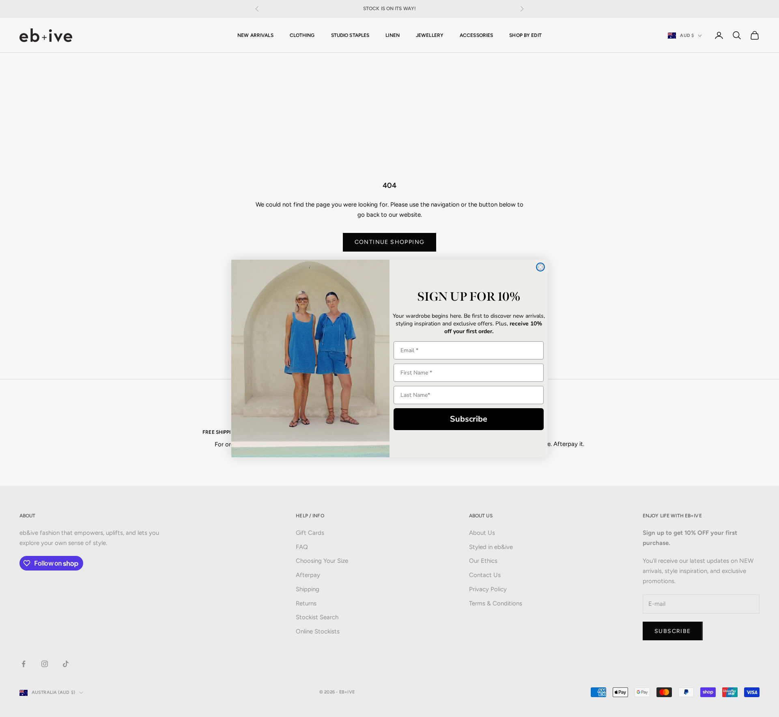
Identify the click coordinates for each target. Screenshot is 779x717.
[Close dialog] (540, 267)
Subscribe (468, 418)
